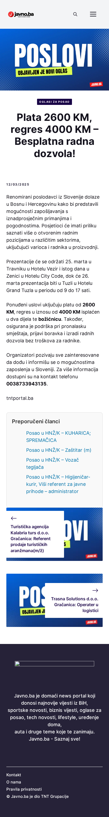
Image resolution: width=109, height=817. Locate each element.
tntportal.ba (19, 398)
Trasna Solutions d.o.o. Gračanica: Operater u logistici (74, 604)
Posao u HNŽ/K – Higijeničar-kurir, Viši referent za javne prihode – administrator (58, 484)
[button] (75, 14)
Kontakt (13, 774)
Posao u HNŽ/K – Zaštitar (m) (59, 450)
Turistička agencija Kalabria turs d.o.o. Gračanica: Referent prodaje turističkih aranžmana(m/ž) (31, 538)
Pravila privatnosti (24, 789)
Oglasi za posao (54, 101)
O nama (13, 782)
